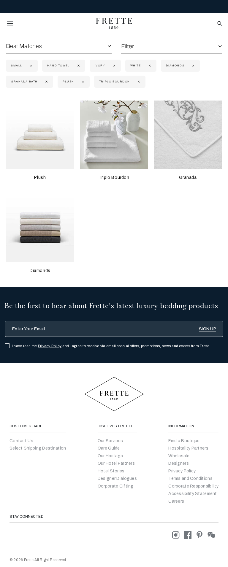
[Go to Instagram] (178, 535)
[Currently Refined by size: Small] (30, 65)
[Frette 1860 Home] (114, 23)
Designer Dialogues (117, 478)
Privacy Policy (49, 346)
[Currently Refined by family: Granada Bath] (46, 81)
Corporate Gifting (116, 486)
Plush (40, 177)
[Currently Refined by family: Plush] (82, 81)
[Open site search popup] (219, 24)
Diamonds (40, 270)
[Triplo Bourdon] (114, 135)
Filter (127, 46)
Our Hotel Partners (116, 463)
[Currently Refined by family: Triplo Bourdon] (138, 81)
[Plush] (40, 135)
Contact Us (21, 441)
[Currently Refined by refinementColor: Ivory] (113, 65)
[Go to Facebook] (190, 535)
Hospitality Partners (188, 448)
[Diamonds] (40, 228)
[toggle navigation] (10, 23)
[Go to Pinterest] (202, 535)
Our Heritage (110, 456)
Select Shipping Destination (38, 448)
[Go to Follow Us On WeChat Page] (213, 535)
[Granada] (188, 135)
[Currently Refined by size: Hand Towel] (78, 65)
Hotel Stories (111, 471)
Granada (188, 177)
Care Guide (109, 448)
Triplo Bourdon (114, 177)
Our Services (110, 441)
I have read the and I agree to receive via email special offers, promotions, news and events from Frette (111, 346)
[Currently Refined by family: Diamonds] (192, 65)
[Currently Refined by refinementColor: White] (149, 65)
